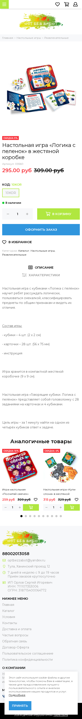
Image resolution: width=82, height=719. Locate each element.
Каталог (23, 250)
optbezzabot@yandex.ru (26, 560)
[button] (21, 516)
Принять (20, 706)
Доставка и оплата (16, 629)
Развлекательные (14, 254)
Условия (8, 617)
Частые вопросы (15, 635)
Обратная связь (14, 641)
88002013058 (15, 553)
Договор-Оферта (15, 647)
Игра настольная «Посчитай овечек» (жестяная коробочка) (18, 492)
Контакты (9, 623)
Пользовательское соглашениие (27, 653)
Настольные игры (43, 250)
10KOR (10, 193)
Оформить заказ (41, 230)
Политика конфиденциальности (27, 660)
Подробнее (17, 695)
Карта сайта (61, 715)
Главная (8, 605)
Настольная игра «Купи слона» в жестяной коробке (59, 492)
